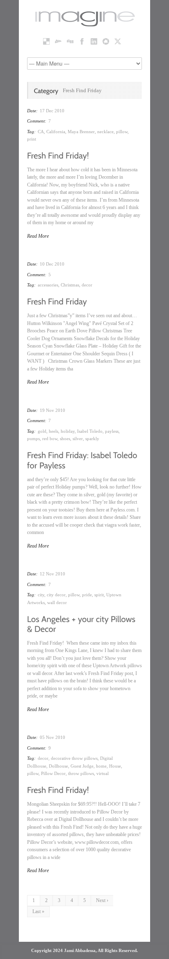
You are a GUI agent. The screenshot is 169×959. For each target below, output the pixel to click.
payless (112, 431)
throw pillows (81, 773)
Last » (38, 911)
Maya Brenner (81, 131)
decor (87, 284)
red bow (49, 438)
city (41, 594)
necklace (105, 131)
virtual (102, 773)
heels (53, 431)
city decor (56, 594)
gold (42, 431)
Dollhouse (58, 766)
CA (41, 131)
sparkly (92, 438)
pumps (33, 438)
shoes (65, 438)
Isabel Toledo (90, 431)
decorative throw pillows (74, 758)
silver (78, 438)
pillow (122, 131)
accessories (48, 284)
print (31, 138)
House (115, 766)
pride (87, 594)
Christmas (70, 284)
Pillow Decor (53, 773)
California (55, 131)
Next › (102, 900)
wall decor (57, 602)
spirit (99, 594)
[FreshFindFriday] (57, 300)
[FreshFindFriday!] (58, 154)
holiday (68, 431)
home (101, 766)
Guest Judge (82, 766)
